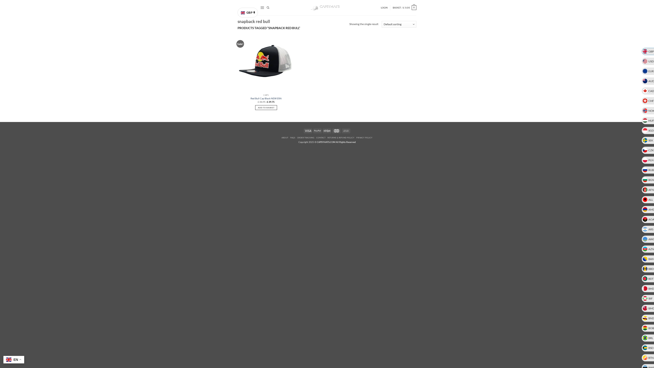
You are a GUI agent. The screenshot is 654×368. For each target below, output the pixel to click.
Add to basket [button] (266, 107)
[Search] (268, 7)
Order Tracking (305, 137)
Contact (321, 137)
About (285, 137)
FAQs (292, 137)
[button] (262, 7)
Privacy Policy (364, 137)
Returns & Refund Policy (341, 137)
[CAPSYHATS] (327, 8)
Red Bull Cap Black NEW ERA (266, 98)
